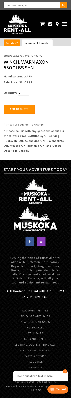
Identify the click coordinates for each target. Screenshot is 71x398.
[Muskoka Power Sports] (35, 220)
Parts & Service (35, 356)
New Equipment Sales (35, 321)
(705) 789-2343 (37, 297)
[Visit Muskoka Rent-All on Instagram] (41, 241)
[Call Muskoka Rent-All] (50, 24)
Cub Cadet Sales (35, 338)
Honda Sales (35, 327)
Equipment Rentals (35, 310)
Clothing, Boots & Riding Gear (35, 344)
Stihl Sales (35, 333)
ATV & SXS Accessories (35, 350)
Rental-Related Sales (35, 316)
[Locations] (57, 24)
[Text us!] (58, 390)
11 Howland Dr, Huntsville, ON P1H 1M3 (36, 291)
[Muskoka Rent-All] (35, 192)
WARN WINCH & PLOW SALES (23, 56)
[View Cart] (42, 24)
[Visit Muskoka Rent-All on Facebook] (30, 241)
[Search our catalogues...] (63, 5)
